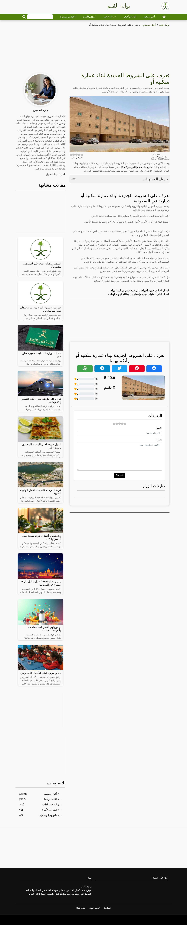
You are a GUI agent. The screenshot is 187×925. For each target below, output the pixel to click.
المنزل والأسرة (89, 16)
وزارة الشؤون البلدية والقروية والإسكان (139, 167)
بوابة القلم (164, 25)
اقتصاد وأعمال (130, 16)
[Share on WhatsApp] (85, 368)
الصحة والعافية (110, 16)
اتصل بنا (107, 908)
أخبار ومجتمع (149, 16)
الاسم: (159, 428)
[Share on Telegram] (102, 368)
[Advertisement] (93, 48)
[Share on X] (119, 368)
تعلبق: (159, 439)
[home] (164, 16)
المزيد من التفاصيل (55, 174)
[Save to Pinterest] (137, 368)
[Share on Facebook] (154, 368)
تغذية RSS (80, 908)
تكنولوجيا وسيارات (67, 16)
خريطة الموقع (94, 908)
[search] (24, 16)
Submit (119, 475)
